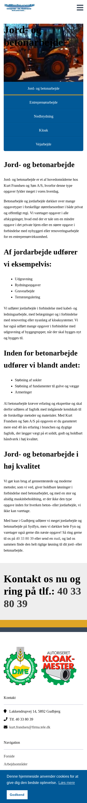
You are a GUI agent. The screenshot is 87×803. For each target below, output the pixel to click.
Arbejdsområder (15, 764)
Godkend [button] (17, 794)
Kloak (43, 130)
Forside (9, 756)
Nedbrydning (43, 116)
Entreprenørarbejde (43, 102)
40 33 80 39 (25, 538)
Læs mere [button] (66, 783)
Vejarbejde (43, 144)
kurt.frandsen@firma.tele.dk (29, 727)
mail (57, 538)
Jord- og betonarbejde (43, 88)
